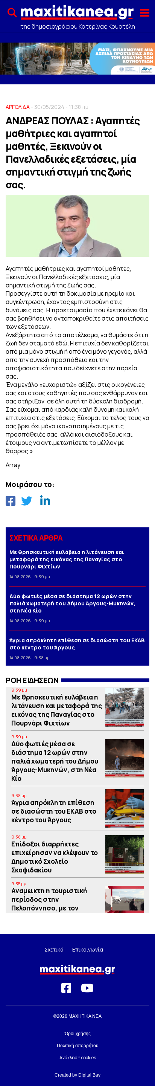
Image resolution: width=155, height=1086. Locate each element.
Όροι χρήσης (78, 1033)
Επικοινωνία (87, 949)
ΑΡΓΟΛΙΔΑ (18, 106)
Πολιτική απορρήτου (78, 1045)
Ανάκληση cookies (77, 1057)
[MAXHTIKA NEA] (77, 15)
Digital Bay (89, 1075)
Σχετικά (54, 949)
